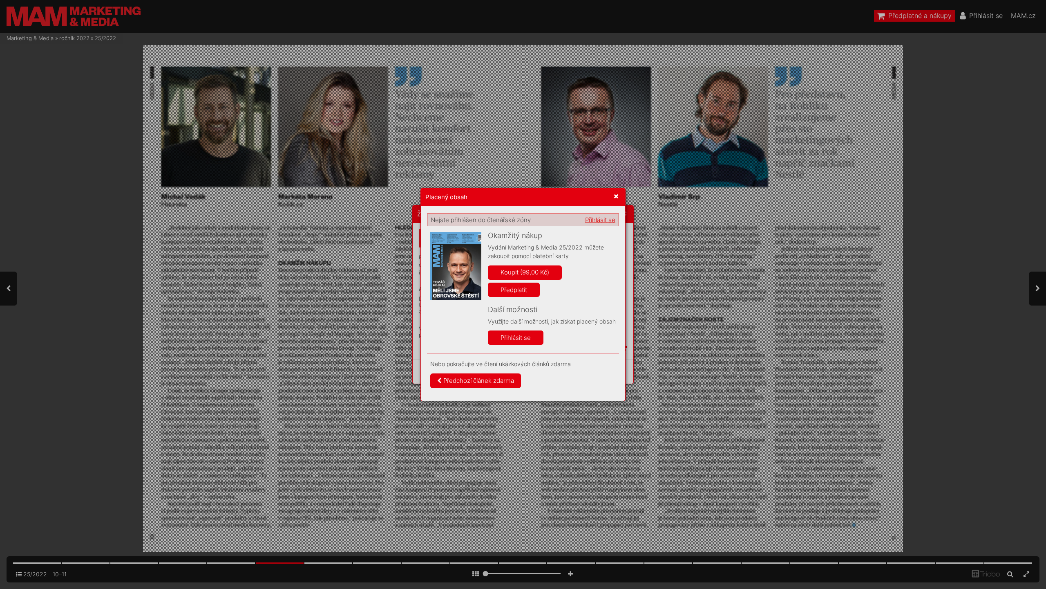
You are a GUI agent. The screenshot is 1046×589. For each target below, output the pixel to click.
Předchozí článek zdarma (478, 380)
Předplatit (514, 290)
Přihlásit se (600, 220)
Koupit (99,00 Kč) (525, 272)
